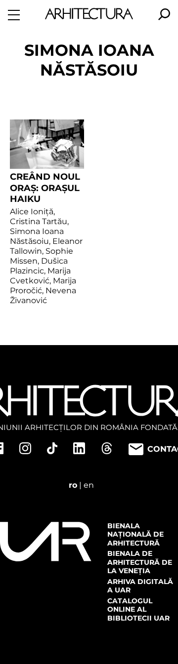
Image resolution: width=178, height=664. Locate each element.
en (89, 485)
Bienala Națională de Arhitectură (135, 534)
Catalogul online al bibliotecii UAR (138, 609)
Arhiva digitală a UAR (140, 586)
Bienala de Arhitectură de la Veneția (139, 562)
